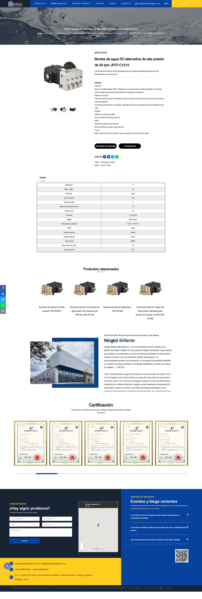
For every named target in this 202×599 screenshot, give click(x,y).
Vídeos (113, 4)
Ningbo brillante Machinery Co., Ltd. (40, 588)
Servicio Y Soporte (81, 4)
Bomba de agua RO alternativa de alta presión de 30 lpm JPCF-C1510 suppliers (111, 588)
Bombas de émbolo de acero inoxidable (104, 33)
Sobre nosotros (58, 4)
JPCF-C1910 (106, 165)
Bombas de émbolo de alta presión (70, 33)
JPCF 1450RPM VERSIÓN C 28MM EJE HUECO (143, 33)
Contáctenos (130, 146)
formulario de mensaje (105, 146)
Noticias (100, 4)
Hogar (40, 33)
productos (39, 4)
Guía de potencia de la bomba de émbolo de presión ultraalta (155, 540)
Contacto (126, 4)
